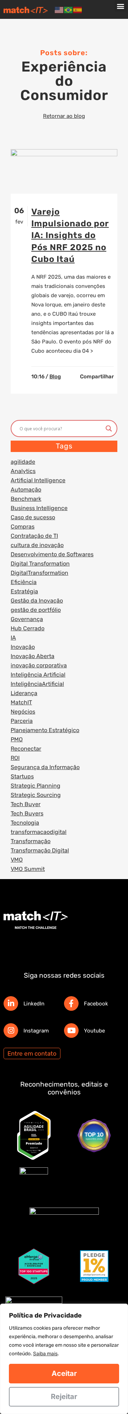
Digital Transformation (40, 563)
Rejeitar (64, 1396)
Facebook (96, 1003)
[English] (59, 9)
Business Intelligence (39, 508)
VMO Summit (28, 869)
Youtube (94, 1030)
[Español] (77, 9)
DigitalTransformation (39, 572)
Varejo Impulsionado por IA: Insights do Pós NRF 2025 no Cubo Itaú (70, 235)
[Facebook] (71, 1003)
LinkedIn (33, 1003)
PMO (17, 739)
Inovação (23, 646)
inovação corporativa (39, 665)
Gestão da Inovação (37, 600)
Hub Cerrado (27, 628)
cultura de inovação (37, 545)
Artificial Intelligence (38, 480)
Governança (27, 619)
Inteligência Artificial (38, 674)
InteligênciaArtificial (37, 683)
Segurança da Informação (45, 767)
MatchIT (21, 702)
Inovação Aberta (32, 656)
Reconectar (26, 748)
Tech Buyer (26, 804)
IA (13, 637)
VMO (17, 859)
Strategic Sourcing (36, 795)
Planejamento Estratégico (45, 730)
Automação (26, 489)
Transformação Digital (40, 850)
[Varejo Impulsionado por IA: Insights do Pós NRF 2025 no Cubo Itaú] (64, 171)
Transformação (30, 841)
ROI (15, 758)
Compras (22, 526)
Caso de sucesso (33, 517)
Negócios (23, 711)
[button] (121, 6)
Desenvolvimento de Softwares (52, 554)
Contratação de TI (34, 535)
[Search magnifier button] (109, 428)
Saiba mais (45, 1354)
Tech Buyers (27, 813)
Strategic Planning (35, 785)
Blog (55, 376)
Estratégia (24, 591)
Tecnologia (25, 822)
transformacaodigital (38, 832)
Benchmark (26, 498)
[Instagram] (11, 1030)
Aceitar (64, 1373)
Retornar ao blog (64, 116)
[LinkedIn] (11, 1003)
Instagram (36, 1030)
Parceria (22, 720)
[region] (64, 1359)
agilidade (23, 461)
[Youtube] (71, 1030)
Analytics (23, 471)
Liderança (24, 693)
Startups (22, 776)
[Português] (68, 9)
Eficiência (24, 582)
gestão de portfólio (36, 609)
